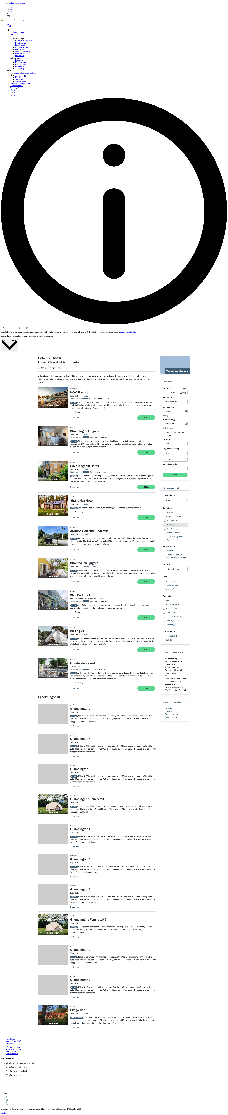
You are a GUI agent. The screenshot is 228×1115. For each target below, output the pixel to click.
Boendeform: (169, 398)
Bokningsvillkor (171, 714)
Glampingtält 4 (80, 738)
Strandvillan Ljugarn (84, 563)
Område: (167, 388)
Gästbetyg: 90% (76, 398)
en (14, 93)
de (14, 95)
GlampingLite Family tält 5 (88, 799)
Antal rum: (167, 439)
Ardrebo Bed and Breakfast (89, 531)
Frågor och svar (171, 717)
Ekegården (77, 1010)
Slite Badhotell (80, 595)
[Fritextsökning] (185, 500)
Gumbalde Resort (82, 663)
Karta (185, 389)
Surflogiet (77, 631)
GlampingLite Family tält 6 (88, 919)
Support (168, 708)
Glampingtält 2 (80, 708)
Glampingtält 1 (80, 859)
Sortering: (42, 368)
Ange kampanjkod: (171, 464)
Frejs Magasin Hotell (84, 466)
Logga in (168, 711)
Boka (146, 418)
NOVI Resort (79, 392)
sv (14, 90)
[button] (6, 5)
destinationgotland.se (128, 332)
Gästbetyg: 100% (76, 437)
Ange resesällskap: (171, 449)
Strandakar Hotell (82, 500)
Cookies (4, 1113)
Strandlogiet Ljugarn (84, 431)
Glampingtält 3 (80, 769)
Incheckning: (169, 407)
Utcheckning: (169, 420)
